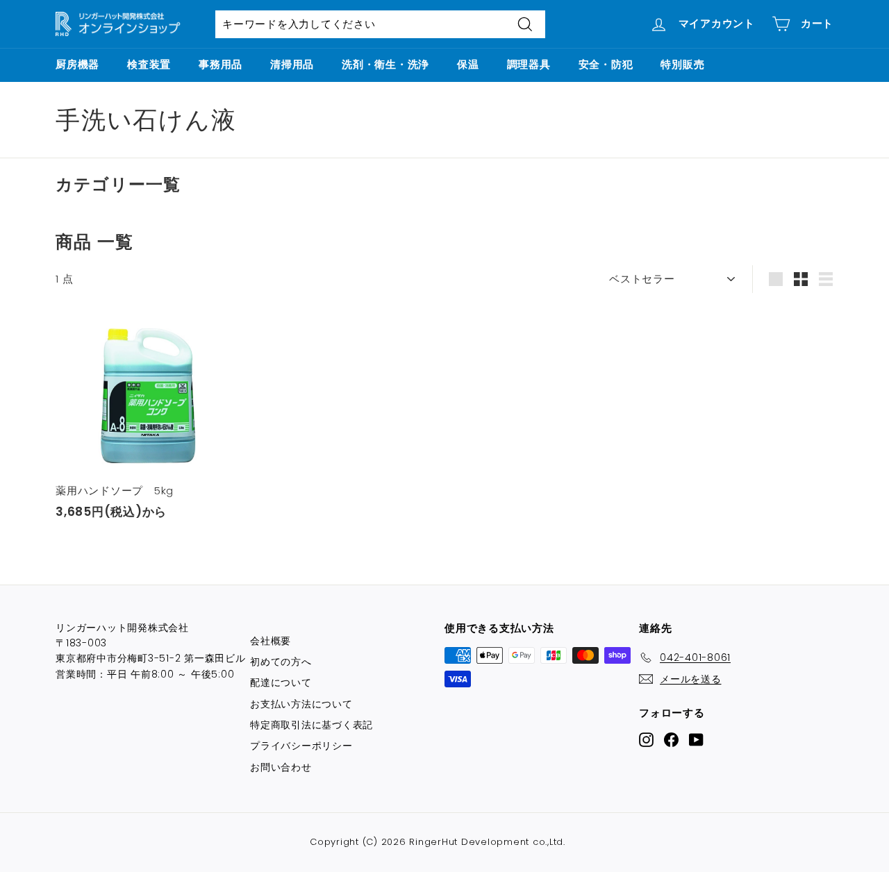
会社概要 (270, 641)
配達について (281, 682)
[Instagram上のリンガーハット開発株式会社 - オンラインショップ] (646, 740)
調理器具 (529, 64)
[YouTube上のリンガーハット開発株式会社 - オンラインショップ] (696, 740)
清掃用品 (292, 64)
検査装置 (149, 64)
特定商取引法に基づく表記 (311, 725)
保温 (468, 64)
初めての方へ (281, 662)
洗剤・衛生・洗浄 (385, 64)
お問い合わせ (281, 767)
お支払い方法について (301, 704)
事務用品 (220, 64)
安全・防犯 (606, 64)
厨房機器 (77, 64)
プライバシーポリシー (301, 746)
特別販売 (682, 64)
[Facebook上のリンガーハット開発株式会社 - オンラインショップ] (671, 740)
